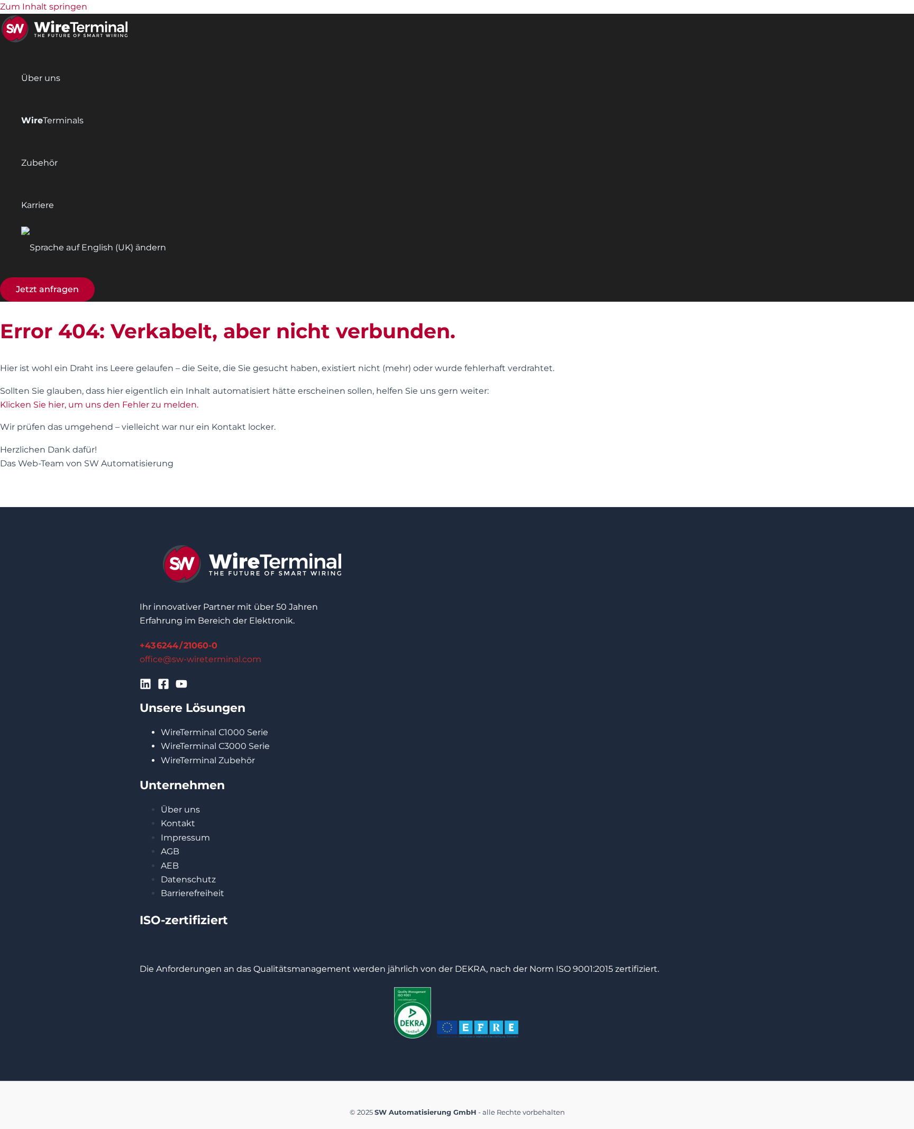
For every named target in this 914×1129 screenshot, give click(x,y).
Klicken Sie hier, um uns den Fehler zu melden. (99, 405)
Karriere (37, 205)
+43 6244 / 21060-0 (178, 645)
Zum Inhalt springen (43, 7)
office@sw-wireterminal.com (200, 659)
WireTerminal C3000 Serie (215, 746)
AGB (170, 851)
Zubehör (39, 163)
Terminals (52, 120)
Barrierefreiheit (192, 893)
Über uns (40, 78)
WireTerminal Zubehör (208, 760)
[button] (47, 289)
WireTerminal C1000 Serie (214, 732)
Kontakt (178, 823)
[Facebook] (163, 687)
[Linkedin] (145, 687)
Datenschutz (188, 879)
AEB (170, 866)
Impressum (185, 838)
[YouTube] (181, 687)
